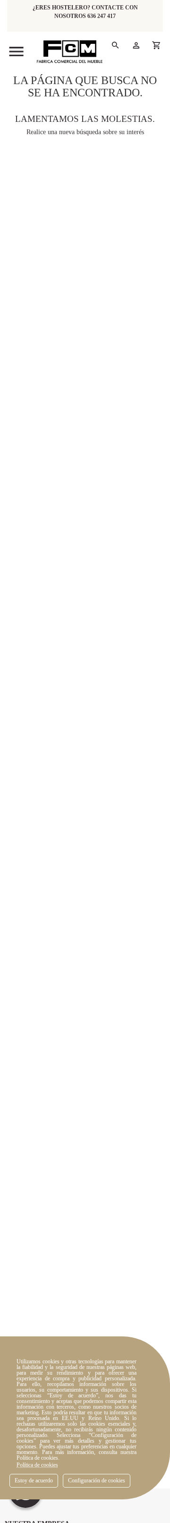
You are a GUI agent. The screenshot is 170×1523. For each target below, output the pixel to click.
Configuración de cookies (96, 1480)
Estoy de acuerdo (34, 1480)
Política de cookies (37, 1465)
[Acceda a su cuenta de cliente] (136, 44)
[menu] (16, 51)
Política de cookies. (38, 1458)
